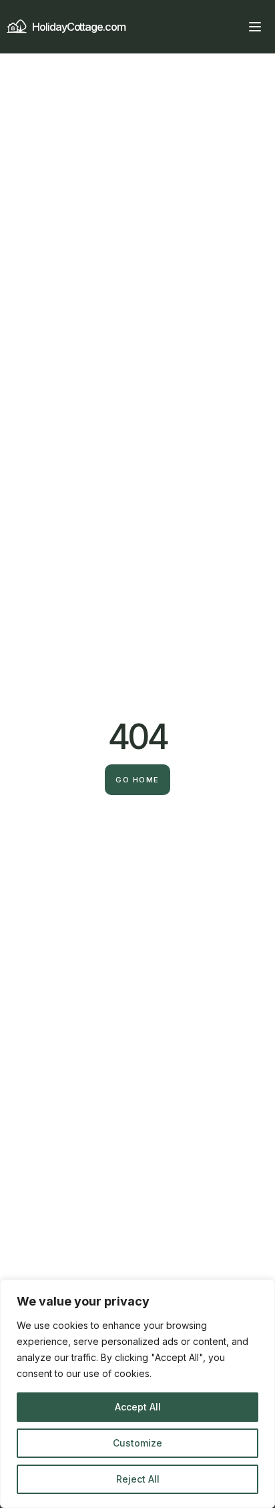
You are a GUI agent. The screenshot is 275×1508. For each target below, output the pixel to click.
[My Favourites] (231, 26)
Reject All (138, 1479)
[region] (137, 1393)
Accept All (138, 1406)
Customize (137, 1443)
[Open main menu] (255, 26)
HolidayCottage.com (78, 26)
